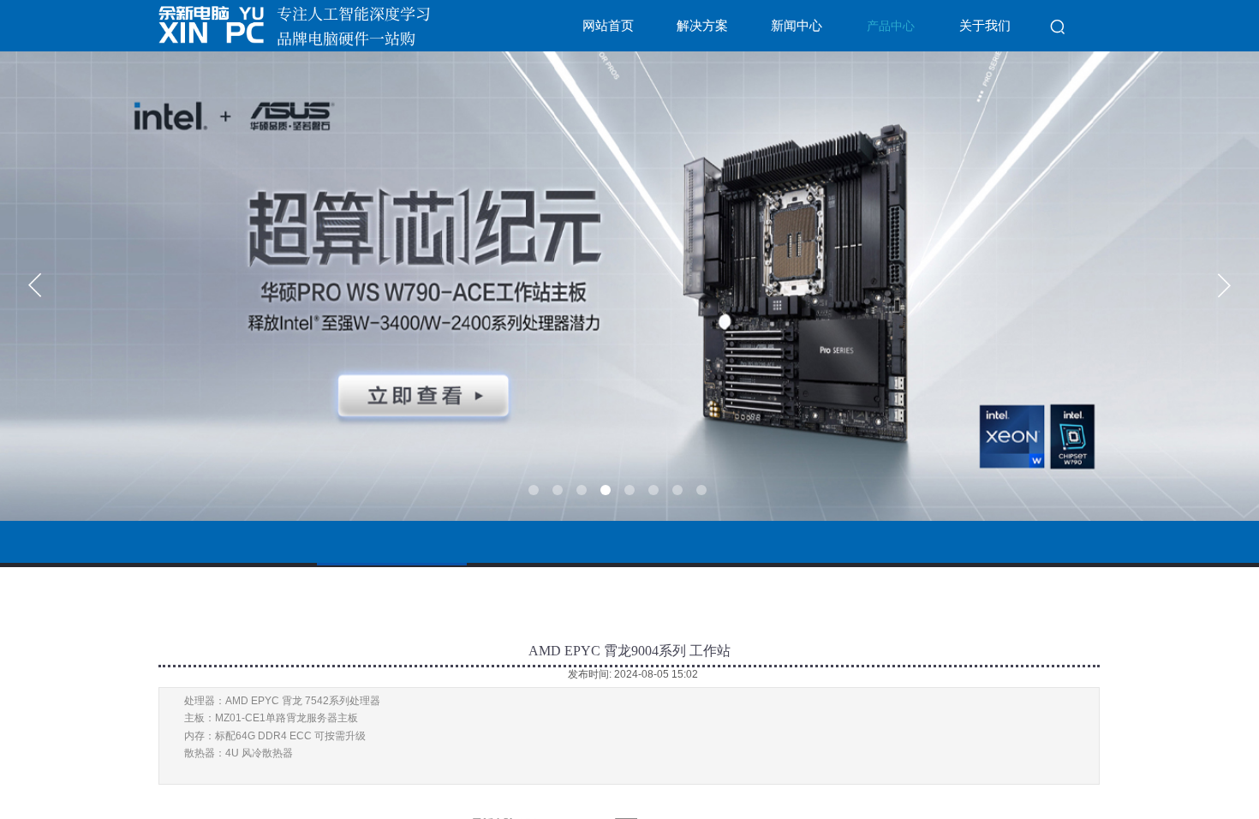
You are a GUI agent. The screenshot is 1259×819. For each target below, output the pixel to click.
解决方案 (702, 26)
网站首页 (608, 26)
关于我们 (985, 26)
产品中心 (891, 26)
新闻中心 (796, 26)
